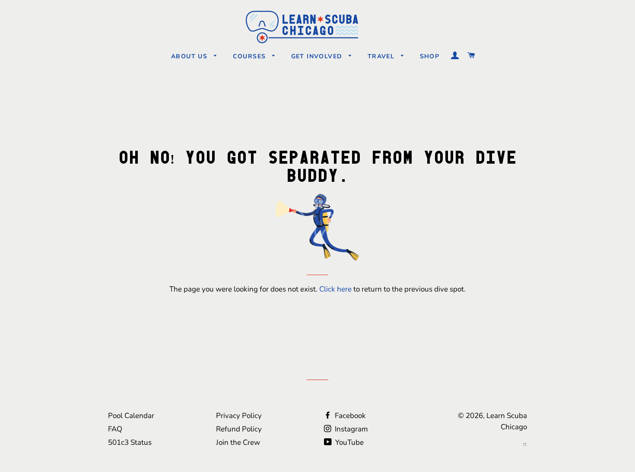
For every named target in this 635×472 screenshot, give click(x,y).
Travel (382, 56)
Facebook (349, 416)
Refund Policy (239, 429)
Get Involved (318, 56)
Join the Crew (238, 442)
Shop (430, 56)
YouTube (348, 442)
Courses (250, 56)
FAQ (115, 429)
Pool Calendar (131, 416)
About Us (190, 56)
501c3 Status (130, 442)
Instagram (350, 429)
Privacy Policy (239, 416)
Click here (335, 289)
